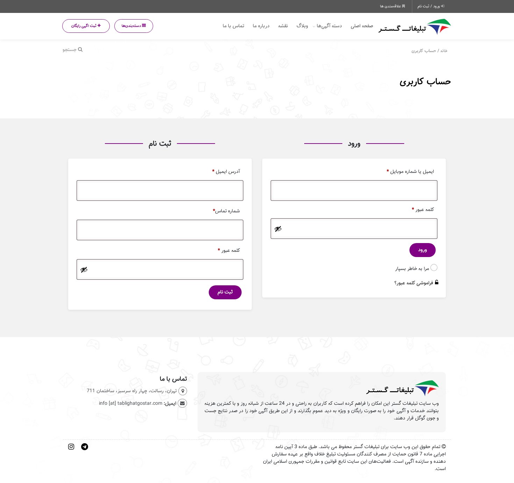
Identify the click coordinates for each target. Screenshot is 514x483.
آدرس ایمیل (226, 172)
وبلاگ (302, 26)
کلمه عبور (423, 210)
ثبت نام (225, 292)
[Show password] (278, 229)
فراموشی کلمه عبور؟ (413, 283)
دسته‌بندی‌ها (132, 26)
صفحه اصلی (362, 26)
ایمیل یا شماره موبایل (410, 172)
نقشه (283, 26)
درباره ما (261, 26)
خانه (444, 50)
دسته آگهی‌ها (329, 26)
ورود (422, 250)
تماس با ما (233, 26)
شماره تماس (226, 211)
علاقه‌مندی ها (391, 6)
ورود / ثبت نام (429, 6)
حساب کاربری (425, 81)
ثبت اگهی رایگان (84, 26)
